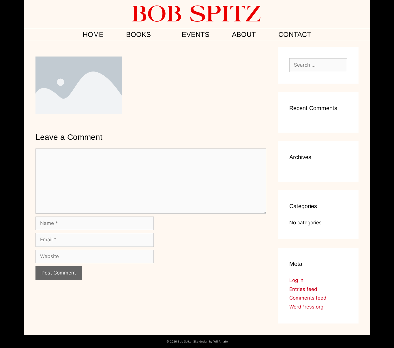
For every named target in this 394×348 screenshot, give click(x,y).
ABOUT (244, 34)
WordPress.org (306, 307)
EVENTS (195, 34)
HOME (93, 34)
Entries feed (303, 289)
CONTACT (294, 34)
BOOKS (138, 34)
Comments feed (308, 298)
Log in (296, 280)
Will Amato (220, 341)
